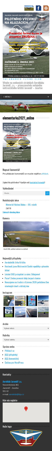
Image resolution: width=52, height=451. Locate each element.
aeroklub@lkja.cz (16, 394)
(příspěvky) (11, 354)
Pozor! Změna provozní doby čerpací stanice (22, 278)
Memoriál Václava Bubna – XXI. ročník (21, 204)
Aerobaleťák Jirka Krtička (15, 262)
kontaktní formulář (37, 182)
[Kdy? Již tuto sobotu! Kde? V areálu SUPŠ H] (20, 300)
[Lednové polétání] (31, 312)
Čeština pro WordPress (14, 362)
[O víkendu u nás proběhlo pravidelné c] (43, 312)
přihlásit (44, 174)
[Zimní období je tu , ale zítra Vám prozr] (43, 300)
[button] (26, 410)
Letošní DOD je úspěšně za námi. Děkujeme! (22, 274)
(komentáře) (12, 358)
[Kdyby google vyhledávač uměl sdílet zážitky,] (8, 300)
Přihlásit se (9, 350)
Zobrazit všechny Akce (11, 212)
